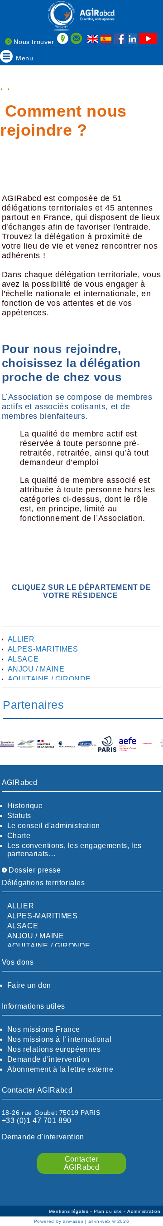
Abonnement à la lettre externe (60, 1069)
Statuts (19, 815)
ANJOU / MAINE (36, 669)
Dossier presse (34, 870)
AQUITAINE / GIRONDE (49, 679)
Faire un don (29, 985)
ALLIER (21, 639)
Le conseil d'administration (53, 825)
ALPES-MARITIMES (43, 649)
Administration (143, 1211)
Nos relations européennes (54, 1049)
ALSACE (23, 659)
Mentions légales (69, 1211)
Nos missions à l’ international (59, 1039)
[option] (13, 745)
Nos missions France (43, 1029)
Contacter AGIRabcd (82, 1163)
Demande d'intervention (48, 1059)
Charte (19, 835)
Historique (25, 805)
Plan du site (109, 1211)
